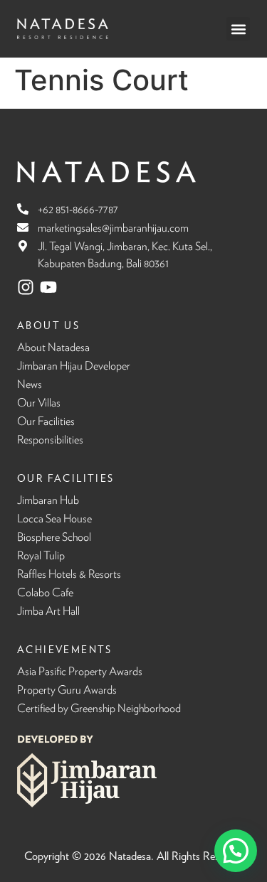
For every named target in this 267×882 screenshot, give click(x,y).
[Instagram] (25, 287)
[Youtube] (48, 287)
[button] (238, 29)
